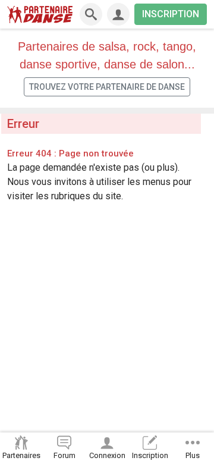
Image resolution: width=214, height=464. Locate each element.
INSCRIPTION (170, 14)
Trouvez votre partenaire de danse (107, 87)
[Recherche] (91, 14)
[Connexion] (118, 14)
